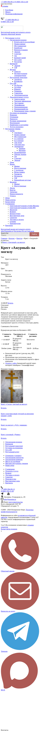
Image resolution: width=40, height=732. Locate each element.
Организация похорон (18, 40)
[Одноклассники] (11, 494)
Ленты (12, 188)
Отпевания (14, 117)
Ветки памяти (19, 172)
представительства (15, 502)
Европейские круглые (22, 180)
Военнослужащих (21, 50)
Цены (7, 198)
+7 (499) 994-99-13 (8, 2)
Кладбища (9, 10)
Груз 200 (13, 83)
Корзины (13, 182)
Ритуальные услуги (12, 38)
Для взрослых (19, 144)
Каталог (12, 238)
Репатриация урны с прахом (25, 111)
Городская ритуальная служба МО (23, 208)
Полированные (20, 152)
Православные (19, 44)
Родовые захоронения (18, 121)
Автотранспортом (21, 95)
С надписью (18, 170)
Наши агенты (10, 200)
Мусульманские (20, 46)
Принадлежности (16, 194)
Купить (10, 303)
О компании (10, 204)
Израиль (17, 89)
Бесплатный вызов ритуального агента (15, 32)
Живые (17, 166)
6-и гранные (19, 141)
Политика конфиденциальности (17, 511)
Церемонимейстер (21, 109)
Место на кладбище (12, 461)
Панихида (13, 119)
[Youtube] (8, 494)
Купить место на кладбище (24, 42)
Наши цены (9, 465)
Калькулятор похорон (9, 529)
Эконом (17, 52)
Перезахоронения (20, 107)
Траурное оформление (22, 101)
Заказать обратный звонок (11, 34)
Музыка (13, 69)
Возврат (13, 212)
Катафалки (18, 81)
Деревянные (19, 146)
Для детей (18, 143)
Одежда (13, 196)
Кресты (12, 190)
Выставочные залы (17, 216)
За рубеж (17, 87)
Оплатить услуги (11, 471)
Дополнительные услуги (19, 97)
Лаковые (22, 148)
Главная (4, 238)
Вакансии (13, 210)
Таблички (13, 192)
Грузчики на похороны (18, 113)
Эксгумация (18, 103)
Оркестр (17, 71)
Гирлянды (18, 174)
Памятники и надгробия (19, 125)
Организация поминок (14, 459)
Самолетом (18, 93)
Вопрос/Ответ (15, 214)
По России (18, 85)
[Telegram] (2, 25)
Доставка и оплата (17, 219)
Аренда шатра (19, 99)
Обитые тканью (20, 154)
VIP (15, 68)
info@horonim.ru (10, 499)
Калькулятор (10, 202)
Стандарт (17, 54)
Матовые (22, 150)
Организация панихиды (14, 457)
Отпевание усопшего (13, 455)
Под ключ (18, 60)
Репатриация (15, 123)
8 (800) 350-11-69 (21, 2)
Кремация (13, 64)
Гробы (12, 131)
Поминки (13, 115)
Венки (12, 164)
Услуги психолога (16, 127)
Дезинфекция (19, 105)
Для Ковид (18, 133)
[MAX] (5, 25)
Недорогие (18, 176)
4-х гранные (18, 139)
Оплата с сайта (11, 363)
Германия (17, 91)
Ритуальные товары (12, 129)
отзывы (5, 6)
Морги (7, 12)
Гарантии (13, 217)
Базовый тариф (20, 58)
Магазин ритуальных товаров (16, 463)
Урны (12, 162)
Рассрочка (18, 62)
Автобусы (18, 79)
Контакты (9, 225)
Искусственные (20, 168)
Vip (15, 56)
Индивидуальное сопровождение (20, 74)
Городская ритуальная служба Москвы (24, 206)
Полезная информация (13, 14)
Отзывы (13, 221)
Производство (15, 223)
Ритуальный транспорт (18, 77)
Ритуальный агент (12, 452)
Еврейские (18, 48)
